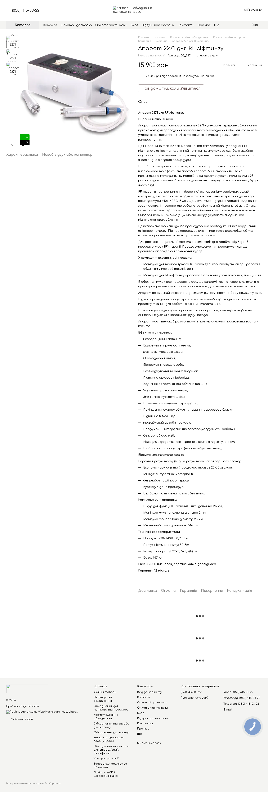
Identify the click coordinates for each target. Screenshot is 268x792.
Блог (134, 25)
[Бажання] (216, 10)
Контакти (186, 25)
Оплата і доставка (76, 25)
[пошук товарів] (226, 25)
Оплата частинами (111, 25)
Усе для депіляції (106, 758)
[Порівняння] (205, 10)
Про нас (204, 25)
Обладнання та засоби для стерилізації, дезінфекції (111, 750)
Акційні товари (105, 692)
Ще (216, 25)
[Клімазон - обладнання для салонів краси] (27, 688)
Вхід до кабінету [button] (149, 692)
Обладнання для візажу (111, 732)
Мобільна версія (21, 719)
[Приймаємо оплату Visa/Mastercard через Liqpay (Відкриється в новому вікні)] (42, 711)
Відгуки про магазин (158, 25)
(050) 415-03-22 (25, 10)
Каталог (50, 25)
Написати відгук (206, 55)
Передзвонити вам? (194, 697)
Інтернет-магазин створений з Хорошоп (33, 783)
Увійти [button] (150, 76)
